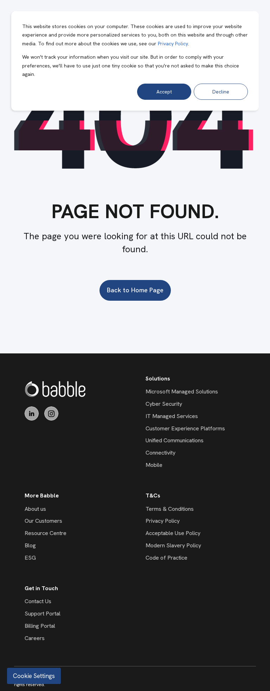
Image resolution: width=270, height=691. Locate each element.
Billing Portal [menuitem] (40, 626)
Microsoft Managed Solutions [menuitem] (182, 391)
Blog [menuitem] (30, 545)
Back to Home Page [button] (135, 290)
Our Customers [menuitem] (43, 520)
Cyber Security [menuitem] (164, 404)
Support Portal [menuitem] (42, 613)
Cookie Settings (34, 676)
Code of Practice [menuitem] (166, 557)
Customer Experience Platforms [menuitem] (185, 428)
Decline (220, 92)
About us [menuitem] (35, 509)
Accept (164, 92)
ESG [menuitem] (30, 557)
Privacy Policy (173, 43)
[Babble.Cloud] (55, 389)
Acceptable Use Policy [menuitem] (173, 533)
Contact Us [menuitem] (38, 601)
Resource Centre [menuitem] (45, 533)
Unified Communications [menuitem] (175, 440)
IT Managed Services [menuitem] (172, 416)
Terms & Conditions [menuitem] (170, 509)
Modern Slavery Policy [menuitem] (173, 545)
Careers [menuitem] (35, 638)
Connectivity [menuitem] (160, 452)
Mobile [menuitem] (154, 465)
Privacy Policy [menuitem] (163, 520)
